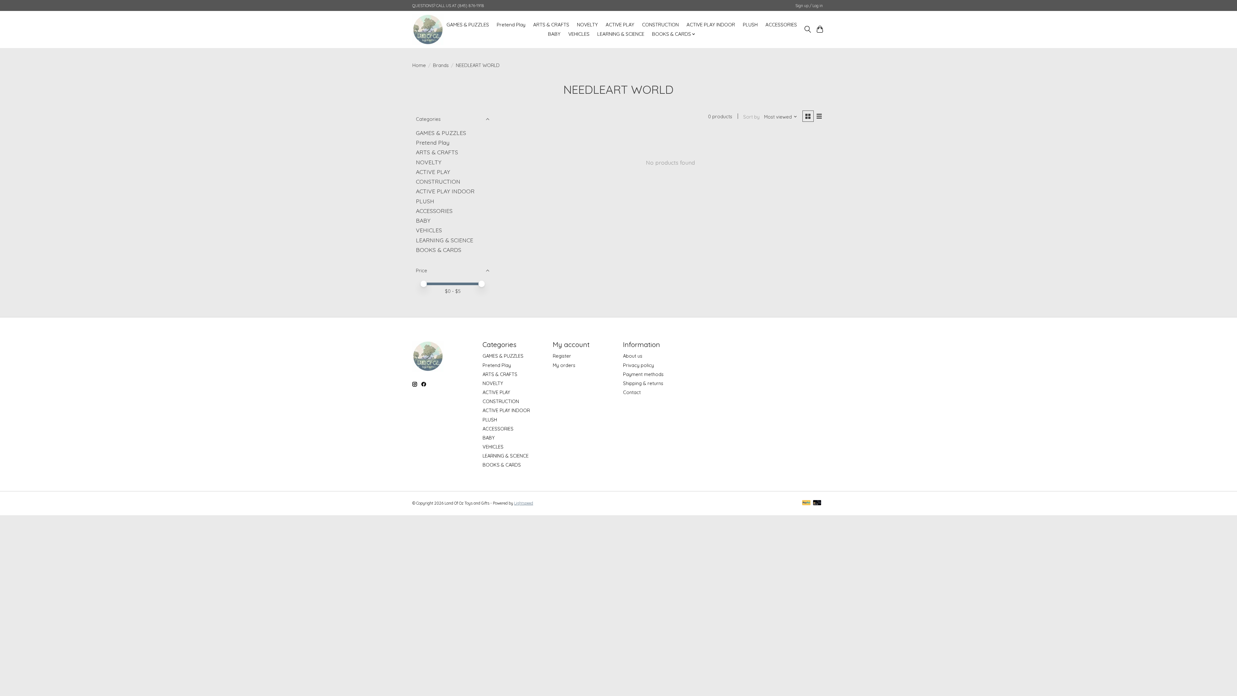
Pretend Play (511, 25)
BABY (554, 34)
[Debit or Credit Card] (817, 503)
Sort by (751, 117)
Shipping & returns (643, 383)
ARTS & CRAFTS (551, 25)
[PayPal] (806, 503)
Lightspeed (523, 503)
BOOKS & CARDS (438, 249)
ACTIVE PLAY (620, 25)
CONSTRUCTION (660, 25)
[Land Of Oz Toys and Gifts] (428, 29)
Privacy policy (638, 365)
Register (562, 356)
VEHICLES (579, 34)
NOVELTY (587, 25)
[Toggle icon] (807, 29)
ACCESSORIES (781, 25)
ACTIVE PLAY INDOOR (710, 25)
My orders (564, 365)
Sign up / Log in (809, 5)
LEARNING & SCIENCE (620, 34)
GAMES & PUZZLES (467, 25)
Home (419, 65)
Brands (441, 65)
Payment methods (643, 374)
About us (632, 356)
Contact (632, 392)
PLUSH (750, 25)
